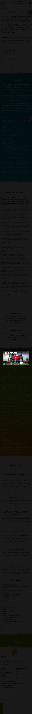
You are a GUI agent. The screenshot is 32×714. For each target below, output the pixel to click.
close (27, 351)
